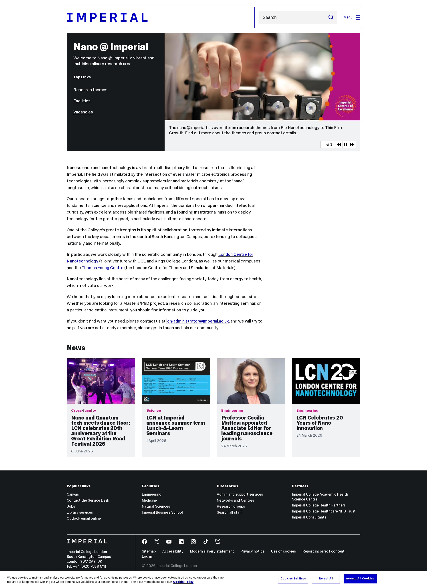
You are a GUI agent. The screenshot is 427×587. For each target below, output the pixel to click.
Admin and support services (240, 494)
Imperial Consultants (309, 517)
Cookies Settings (293, 578)
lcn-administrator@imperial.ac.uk (197, 321)
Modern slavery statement (212, 551)
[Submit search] (331, 17)
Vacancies (83, 112)
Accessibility (172, 551)
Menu (348, 17)
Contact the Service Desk (88, 500)
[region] (213, 579)
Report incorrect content (323, 551)
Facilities (82, 100)
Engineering (151, 494)
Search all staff (229, 512)
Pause (345, 144)
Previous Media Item (339, 144)
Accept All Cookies (360, 578)
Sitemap (149, 551)
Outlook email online (84, 518)
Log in (147, 556)
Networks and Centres (235, 500)
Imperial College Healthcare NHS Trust (324, 511)
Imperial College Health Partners (319, 505)
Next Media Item (352, 144)
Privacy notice (252, 551)
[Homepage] (161, 17)
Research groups (231, 506)
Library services (80, 512)
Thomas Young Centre (102, 267)
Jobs (71, 506)
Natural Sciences (156, 506)
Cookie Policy (183, 582)
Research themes (90, 89)
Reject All (326, 578)
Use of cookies (283, 551)
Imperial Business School (162, 512)
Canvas (73, 494)
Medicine (149, 500)
